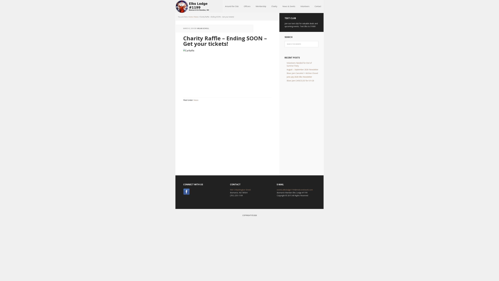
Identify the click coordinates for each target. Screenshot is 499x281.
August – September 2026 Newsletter (302, 69)
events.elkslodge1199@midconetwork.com (295, 190)
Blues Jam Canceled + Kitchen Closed (302, 73)
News (196, 100)
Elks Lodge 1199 (192, 6)
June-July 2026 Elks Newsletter (299, 77)
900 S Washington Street (240, 190)
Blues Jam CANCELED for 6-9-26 (300, 80)
